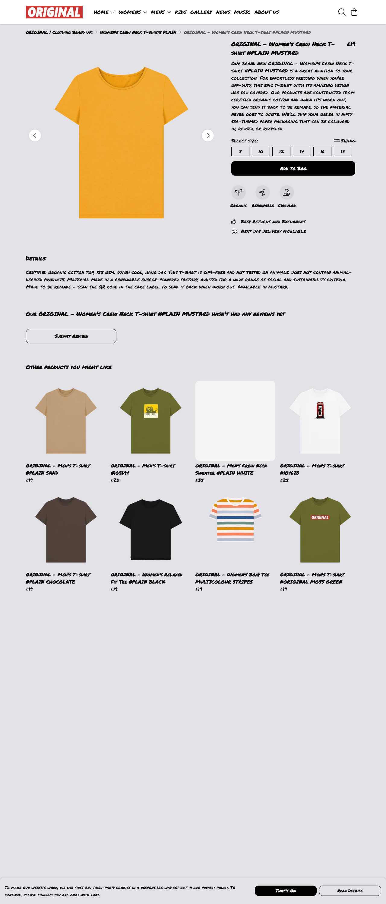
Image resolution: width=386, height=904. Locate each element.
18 (343, 151)
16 (322, 151)
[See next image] (208, 135)
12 (281, 151)
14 (302, 151)
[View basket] (354, 12)
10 (260, 151)
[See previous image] (35, 135)
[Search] (342, 12)
